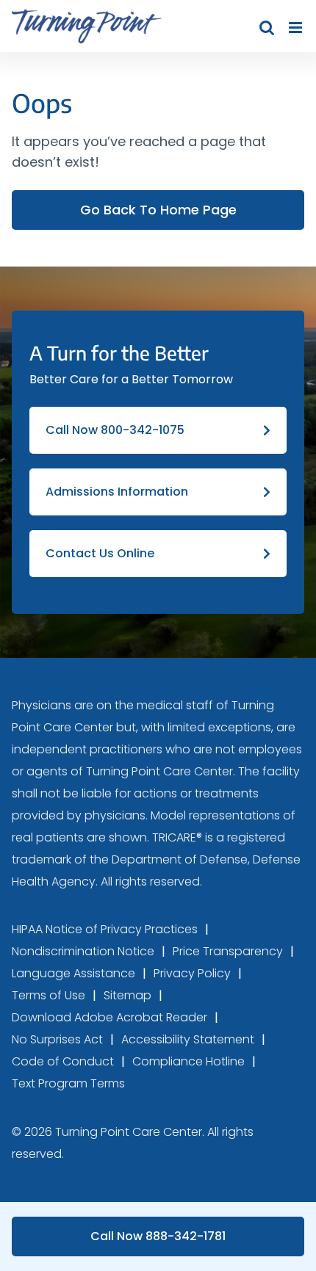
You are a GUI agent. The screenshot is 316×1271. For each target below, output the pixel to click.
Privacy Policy (192, 973)
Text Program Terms (68, 1083)
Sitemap (127, 995)
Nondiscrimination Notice (83, 951)
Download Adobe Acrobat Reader (109, 1017)
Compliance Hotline (188, 1061)
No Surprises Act (57, 1039)
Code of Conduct (63, 1061)
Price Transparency (228, 951)
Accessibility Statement (187, 1039)
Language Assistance (73, 973)
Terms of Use (48, 995)
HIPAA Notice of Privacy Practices (105, 929)
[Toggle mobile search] (266, 27)
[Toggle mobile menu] (296, 27)
